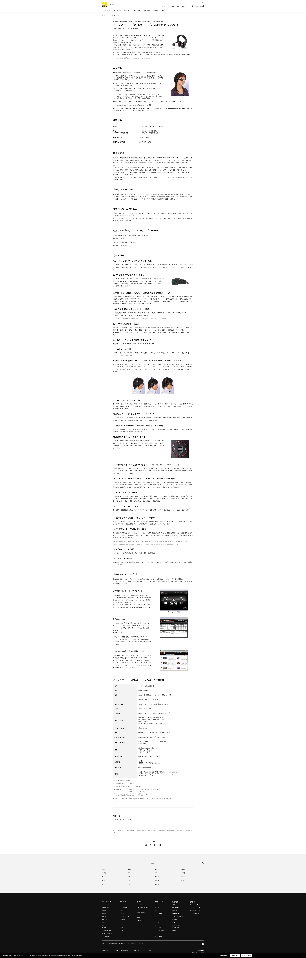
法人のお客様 (174, 6)
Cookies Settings (223, 955)
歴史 (103, 925)
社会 (156, 919)
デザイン (139, 902)
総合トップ (164, 6)
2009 (129, 884)
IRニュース (174, 922)
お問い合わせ (105, 950)
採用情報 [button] (155, 10)
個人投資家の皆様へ (176, 925)
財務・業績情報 (175, 907)
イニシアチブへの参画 (159, 930)
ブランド (104, 922)
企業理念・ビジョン (106, 907)
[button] (193, 6)
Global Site (200, 6)
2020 (156, 873)
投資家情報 (175, 902)
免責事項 (174, 930)
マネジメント (157, 905)
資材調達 (104, 928)
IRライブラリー (175, 910)
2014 (103, 881)
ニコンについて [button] (106, 10)
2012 (156, 881)
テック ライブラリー (124, 922)
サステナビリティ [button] (136, 10)
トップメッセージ (158, 913)
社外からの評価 (158, 928)
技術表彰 (121, 928)
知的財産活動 (122, 919)
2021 (129, 873)
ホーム (103, 15)
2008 (156, 884)
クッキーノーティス (146, 950)
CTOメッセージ (123, 905)
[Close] (303, 955)
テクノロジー (123, 902)
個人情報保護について (126, 950)
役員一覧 (104, 916)
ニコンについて (106, 902)
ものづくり (122, 913)
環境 (156, 916)
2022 (103, 873)
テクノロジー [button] (117, 10)
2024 (156, 869)
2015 (182, 877)
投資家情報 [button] (147, 10)
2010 (103, 884)
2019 (182, 873)
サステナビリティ (160, 902)
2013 (129, 881)
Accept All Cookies (246, 955)
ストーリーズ (122, 925)
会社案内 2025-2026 (106, 930)
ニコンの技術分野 (123, 907)
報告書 (156, 925)
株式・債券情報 (175, 913)
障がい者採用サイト (194, 910)
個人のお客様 (185, 6)
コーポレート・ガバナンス (178, 916)
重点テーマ (157, 907)
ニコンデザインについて (142, 905)
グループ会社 (105, 919)
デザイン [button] (126, 10)
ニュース (163, 10)
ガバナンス (157, 922)
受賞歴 (138, 917)
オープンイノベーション (125, 916)
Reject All (234, 955)
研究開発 (121, 910)
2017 (129, 877)
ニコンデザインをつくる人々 (143, 915)
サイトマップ (114, 950)
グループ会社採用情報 (194, 913)
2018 (103, 877)
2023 (182, 869)
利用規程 (136, 950)
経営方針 (174, 905)
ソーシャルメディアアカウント (136, 943)
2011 (182, 881)
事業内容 (104, 913)
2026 (103, 869)
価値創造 (156, 910)
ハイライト (157, 933)
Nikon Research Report (125, 930)
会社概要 (104, 910)
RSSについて (122, 943)
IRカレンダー (175, 919)
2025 (129, 869)
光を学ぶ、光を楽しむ (107, 933)
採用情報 (192, 902)
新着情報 (139, 920)
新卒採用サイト (193, 905)
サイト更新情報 (113, 943)
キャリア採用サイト (194, 907)
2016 (156, 877)
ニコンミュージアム (106, 936)
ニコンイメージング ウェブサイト (123, 819)
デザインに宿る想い (141, 912)
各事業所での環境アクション (161, 936)
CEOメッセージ (105, 905)
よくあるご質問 (175, 928)
